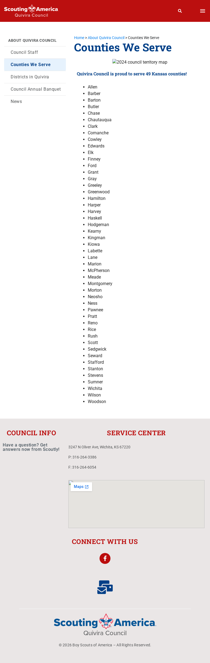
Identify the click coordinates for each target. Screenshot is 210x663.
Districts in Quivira (30, 76)
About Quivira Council (32, 40)
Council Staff (24, 52)
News (16, 101)
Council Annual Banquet (36, 89)
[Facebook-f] (105, 558)
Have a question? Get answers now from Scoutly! (31, 447)
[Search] (180, 11)
